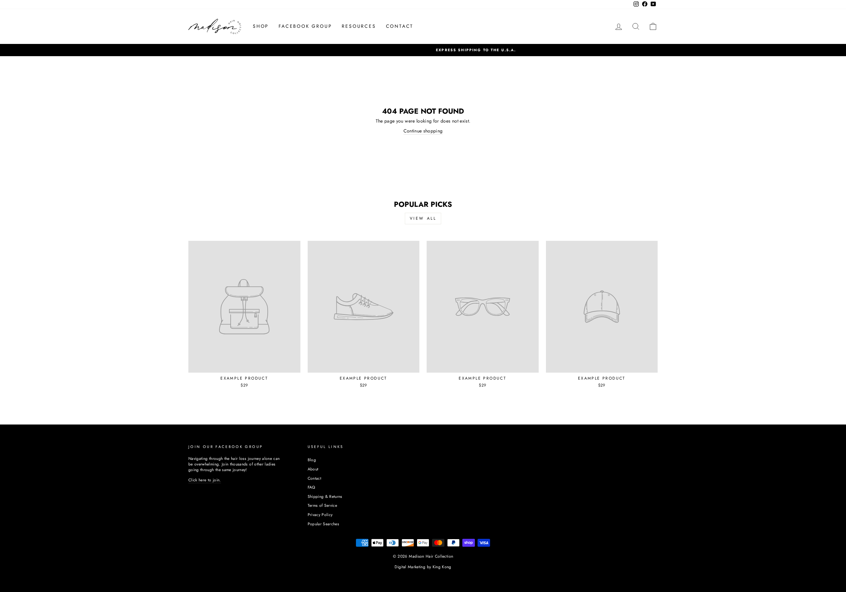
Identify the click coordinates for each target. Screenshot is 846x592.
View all (423, 218)
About (313, 469)
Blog (312, 459)
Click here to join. (204, 480)
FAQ (311, 487)
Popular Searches (323, 524)
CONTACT (400, 26)
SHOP (261, 26)
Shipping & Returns (325, 496)
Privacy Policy (320, 514)
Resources (359, 26)
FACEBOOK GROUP (305, 26)
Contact (314, 478)
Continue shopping (423, 131)
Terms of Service (322, 505)
